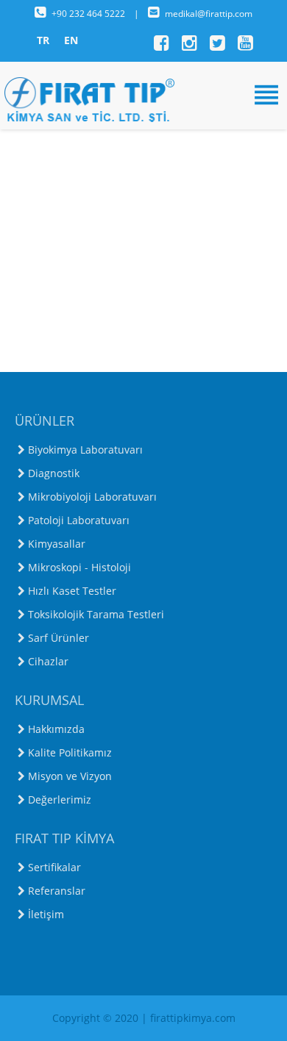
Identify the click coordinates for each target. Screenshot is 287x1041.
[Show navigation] (143, 95)
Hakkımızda (56, 729)
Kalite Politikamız (70, 752)
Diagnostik (53, 473)
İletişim (46, 914)
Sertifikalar (54, 867)
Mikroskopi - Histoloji (79, 567)
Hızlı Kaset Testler (72, 591)
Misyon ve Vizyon (70, 776)
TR (43, 40)
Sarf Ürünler (58, 638)
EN (71, 40)
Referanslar (56, 891)
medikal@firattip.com (208, 13)
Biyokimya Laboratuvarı (85, 450)
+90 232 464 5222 (89, 13)
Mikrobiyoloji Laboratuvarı (92, 497)
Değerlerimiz (59, 799)
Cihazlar (48, 661)
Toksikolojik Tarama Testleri (96, 614)
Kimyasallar (56, 544)
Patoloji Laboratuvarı (79, 520)
